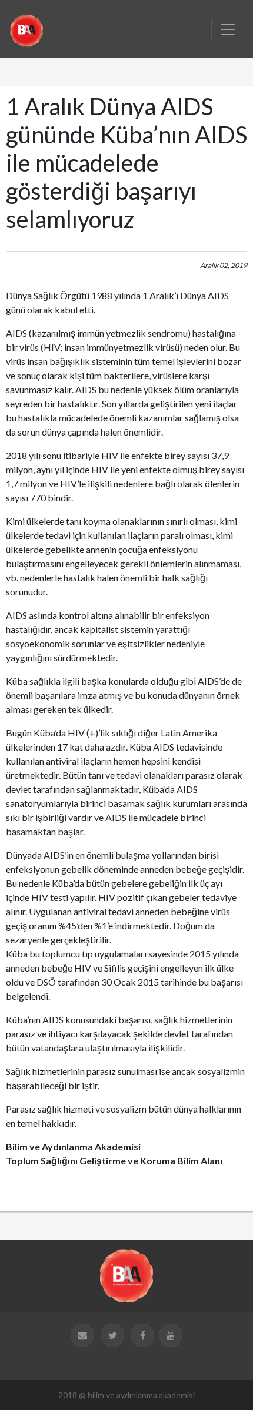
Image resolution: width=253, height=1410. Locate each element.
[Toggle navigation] (227, 29)
